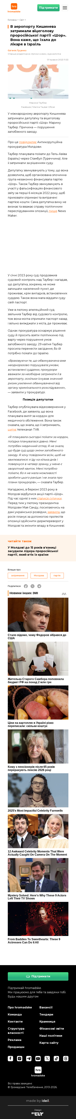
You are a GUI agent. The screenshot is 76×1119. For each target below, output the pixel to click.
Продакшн (16, 1047)
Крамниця (47, 1021)
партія (57, 575)
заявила (54, 512)
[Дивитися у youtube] (38, 1058)
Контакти (15, 1021)
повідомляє (28, 142)
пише (53, 211)
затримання (17, 575)
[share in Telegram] (39, 586)
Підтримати (48, 7)
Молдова (39, 575)
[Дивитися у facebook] (10, 1058)
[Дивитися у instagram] (19, 1058)
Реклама (14, 1040)
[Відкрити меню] (64, 7)
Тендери (46, 1014)
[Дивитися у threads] (65, 1058)
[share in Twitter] (32, 586)
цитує (12, 429)
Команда (15, 1014)
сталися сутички (49, 498)
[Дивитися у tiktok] (56, 1058)
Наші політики (50, 1035)
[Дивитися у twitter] (47, 1058)
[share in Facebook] (26, 586)
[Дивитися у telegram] (28, 1058)
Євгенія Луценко (17, 50)
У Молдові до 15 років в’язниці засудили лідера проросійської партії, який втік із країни (33, 551)
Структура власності (16, 1031)
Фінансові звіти (51, 1028)
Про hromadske (20, 1007)
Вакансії (46, 1007)
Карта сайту (49, 1042)
